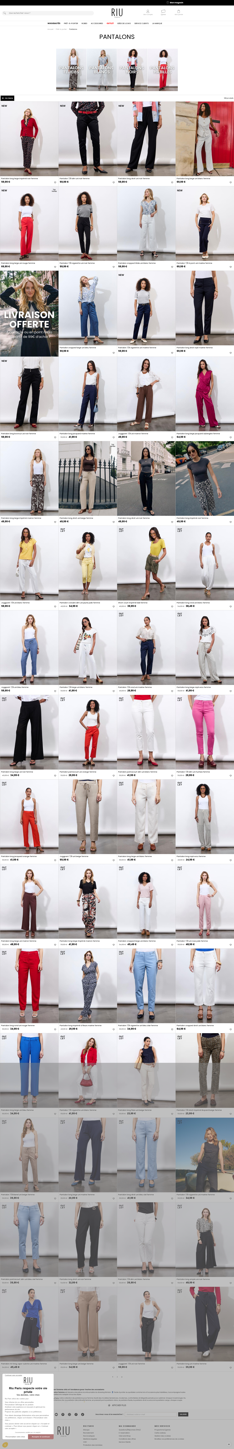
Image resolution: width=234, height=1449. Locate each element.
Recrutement (88, 1433)
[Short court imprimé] (146, 563)
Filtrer (9, 98)
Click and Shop (125, 1436)
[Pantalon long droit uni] (146, 139)
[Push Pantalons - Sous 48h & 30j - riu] (29, 314)
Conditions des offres (127, 1439)
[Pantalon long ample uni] (205, 1239)
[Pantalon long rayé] (205, 816)
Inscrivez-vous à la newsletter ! (109, 1414)
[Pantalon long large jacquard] (205, 394)
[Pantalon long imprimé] (205, 478)
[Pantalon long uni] (205, 1324)
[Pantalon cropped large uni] (87, 308)
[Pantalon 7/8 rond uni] (146, 647)
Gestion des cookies (163, 1436)
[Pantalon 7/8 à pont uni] (205, 223)
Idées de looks (124, 23)
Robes (84, 23)
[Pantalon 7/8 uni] (205, 901)
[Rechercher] (4, 13)
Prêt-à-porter (71, 23)
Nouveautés (54, 23)
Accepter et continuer (41, 1437)
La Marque (157, 23)
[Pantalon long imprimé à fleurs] (87, 986)
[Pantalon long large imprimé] (29, 139)
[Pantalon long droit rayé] (205, 308)
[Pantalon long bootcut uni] (29, 394)
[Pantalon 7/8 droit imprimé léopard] (205, 1070)
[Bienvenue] (117, 13)
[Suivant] (122, 1377)
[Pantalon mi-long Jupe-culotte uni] (29, 1324)
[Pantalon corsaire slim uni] (87, 563)
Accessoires (97, 23)
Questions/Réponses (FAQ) (130, 1430)
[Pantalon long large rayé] (205, 647)
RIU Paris (55, 1398)
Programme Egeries (163, 1430)
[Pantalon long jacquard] (87, 394)
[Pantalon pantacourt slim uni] (146, 732)
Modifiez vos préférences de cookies (169, 1439)
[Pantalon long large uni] (205, 139)
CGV (85, 1442)
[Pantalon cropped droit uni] (205, 986)
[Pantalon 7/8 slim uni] (87, 139)
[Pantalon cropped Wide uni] (146, 223)
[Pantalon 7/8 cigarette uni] (87, 223)
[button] (5, 1445)
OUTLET (110, 23)
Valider (183, 1414)
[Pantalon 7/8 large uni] (87, 647)
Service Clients (141, 23)
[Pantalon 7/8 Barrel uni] (29, 1155)
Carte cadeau (160, 1433)
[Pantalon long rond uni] (205, 563)
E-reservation (124, 1433)
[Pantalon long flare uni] (146, 1070)
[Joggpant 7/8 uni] (146, 394)
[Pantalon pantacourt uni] (87, 732)
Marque (86, 1430)
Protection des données (92, 1445)
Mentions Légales (90, 1439)
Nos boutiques (89, 1436)
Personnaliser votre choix (15, 1437)
